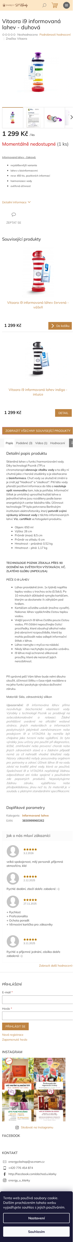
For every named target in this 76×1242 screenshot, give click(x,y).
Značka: (16, 38)
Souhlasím (36, 1231)
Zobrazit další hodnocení (55, 965)
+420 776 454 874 (20, 1168)
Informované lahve (35, 815)
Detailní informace (14, 202)
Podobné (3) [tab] (24, 443)
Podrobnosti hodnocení (55, 34)
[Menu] (66, 5)
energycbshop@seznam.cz (26, 1162)
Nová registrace (12, 1035)
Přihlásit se (15, 1026)
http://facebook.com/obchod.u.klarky (32, 1174)
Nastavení (36, 1218)
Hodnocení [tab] (57, 443)
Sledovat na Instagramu (37, 1127)
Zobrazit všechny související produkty (38, 431)
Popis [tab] (9, 443)
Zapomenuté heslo (14, 1039)
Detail (63, 413)
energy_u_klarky (19, 1180)
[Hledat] (44, 5)
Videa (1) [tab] (41, 443)
